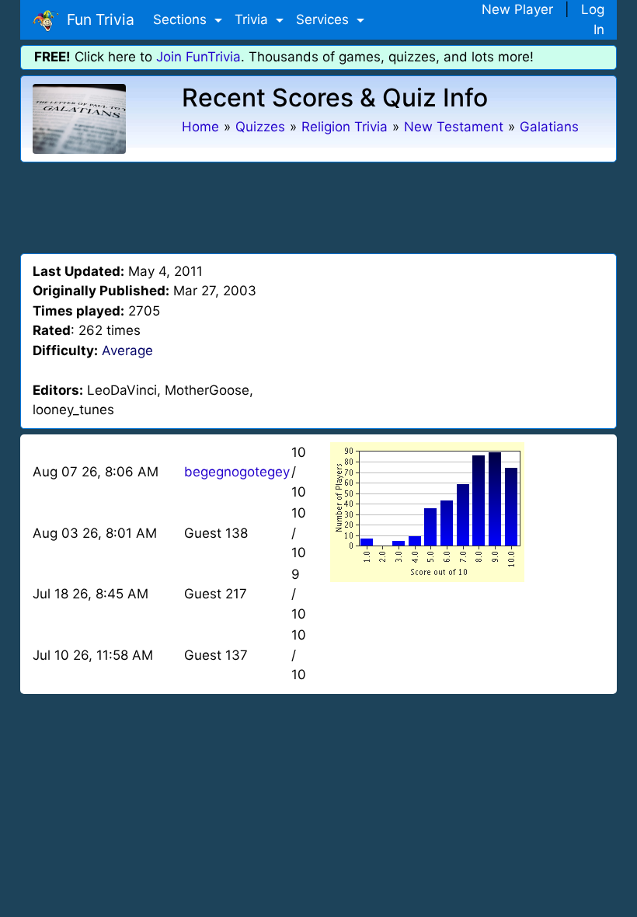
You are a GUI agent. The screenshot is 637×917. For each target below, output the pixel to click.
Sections (182, 19)
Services (324, 19)
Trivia (253, 19)
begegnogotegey (237, 471)
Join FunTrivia (198, 57)
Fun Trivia (96, 19)
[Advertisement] (318, 205)
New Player (517, 9)
